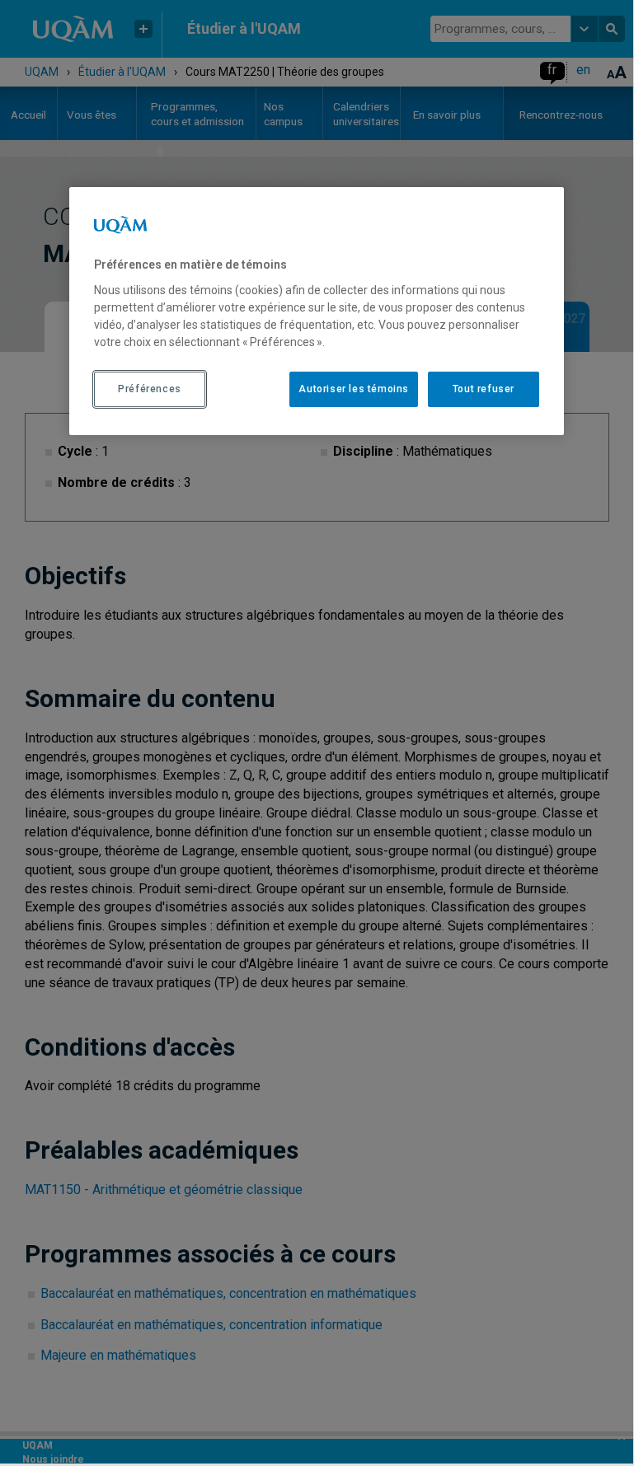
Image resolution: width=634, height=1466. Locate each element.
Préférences (149, 389)
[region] (316, 310)
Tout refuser (483, 389)
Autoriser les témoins (353, 389)
